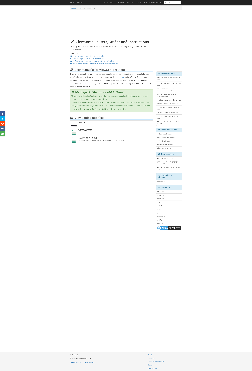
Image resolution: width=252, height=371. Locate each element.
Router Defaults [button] (153, 2)
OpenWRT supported (166, 144)
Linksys (161, 199)
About (150, 355)
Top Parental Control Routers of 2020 (168, 108)
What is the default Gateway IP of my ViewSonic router (95, 64)
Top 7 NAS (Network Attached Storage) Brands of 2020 (168, 90)
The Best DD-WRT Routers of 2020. (167, 117)
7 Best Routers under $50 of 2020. (170, 100)
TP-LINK (162, 191)
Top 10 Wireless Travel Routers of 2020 (169, 84)
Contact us (151, 358)
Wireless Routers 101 (166, 158)
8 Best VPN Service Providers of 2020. (168, 79)
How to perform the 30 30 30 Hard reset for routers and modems (168, 163)
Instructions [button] (134, 2)
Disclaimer (151, 365)
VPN (122, 2)
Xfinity (161, 220)
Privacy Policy (152, 368)
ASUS (161, 202)
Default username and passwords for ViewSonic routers (95, 61)
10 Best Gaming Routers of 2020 (169, 103)
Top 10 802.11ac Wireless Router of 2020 (168, 123)
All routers (110, 2)
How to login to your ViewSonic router (88, 59)
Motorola (162, 216)
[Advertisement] (111, 26)
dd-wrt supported (165, 148)
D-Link (161, 223)
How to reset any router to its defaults (88, 56)
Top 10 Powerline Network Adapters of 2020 (166, 95)
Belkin (161, 206)
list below (120, 77)
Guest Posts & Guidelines (156, 361)
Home (73, 8)
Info (81, 8)
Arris (160, 213)
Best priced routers (165, 134)
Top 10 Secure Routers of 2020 (169, 112)
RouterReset (77, 2)
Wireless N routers (165, 141)
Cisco (161, 209)
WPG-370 (162, 181)
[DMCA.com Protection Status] (169, 228)
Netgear (162, 195)
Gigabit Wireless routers (167, 137)
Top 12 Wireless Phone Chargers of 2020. (168, 168)
